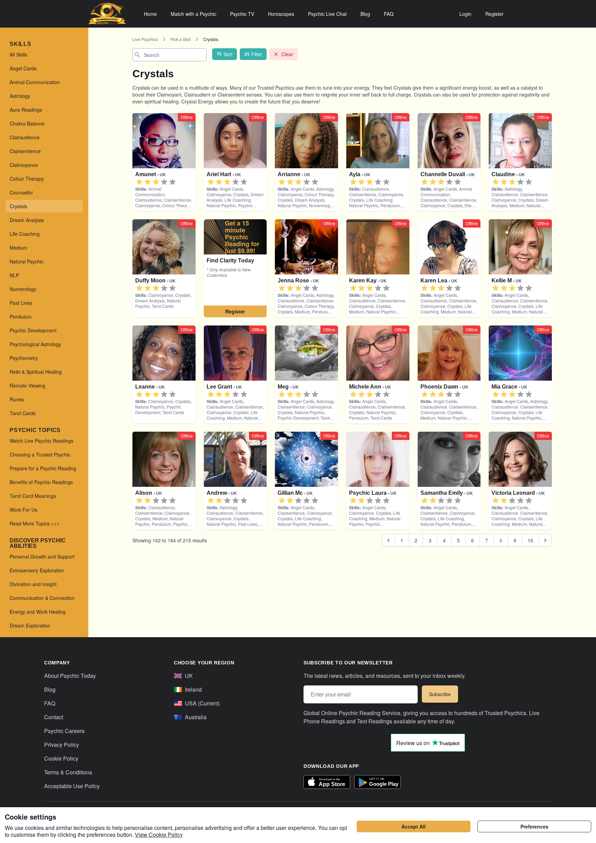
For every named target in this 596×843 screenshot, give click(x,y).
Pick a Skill (180, 39)
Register (494, 13)
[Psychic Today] (107, 14)
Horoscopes (281, 13)
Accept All (413, 826)
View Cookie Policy (159, 835)
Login (465, 13)
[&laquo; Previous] (388, 540)
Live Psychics (145, 39)
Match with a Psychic (193, 13)
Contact (53, 717)
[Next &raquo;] (545, 540)
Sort (227, 54)
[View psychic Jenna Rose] (235, 268)
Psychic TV (242, 13)
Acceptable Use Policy (72, 786)
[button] (139, 182)
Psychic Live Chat (327, 13)
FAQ (389, 13)
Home (150, 13)
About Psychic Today (70, 676)
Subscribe (440, 694)
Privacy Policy (61, 745)
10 (530, 540)
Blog (365, 13)
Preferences (534, 826)
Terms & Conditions (68, 772)
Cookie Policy (61, 758)
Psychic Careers (64, 731)
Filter (256, 54)
